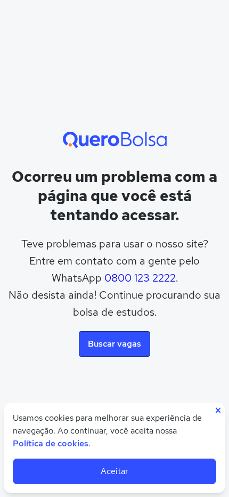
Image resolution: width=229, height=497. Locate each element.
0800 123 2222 (140, 278)
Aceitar (114, 471)
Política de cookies (50, 443)
